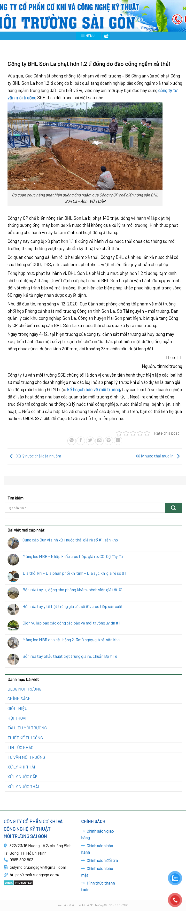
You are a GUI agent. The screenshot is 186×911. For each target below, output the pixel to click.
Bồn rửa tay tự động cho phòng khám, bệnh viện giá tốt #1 (73, 589)
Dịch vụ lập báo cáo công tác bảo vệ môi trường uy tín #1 (71, 622)
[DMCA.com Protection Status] (18, 882)
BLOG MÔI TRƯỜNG (24, 688)
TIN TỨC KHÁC (20, 747)
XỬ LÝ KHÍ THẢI (21, 766)
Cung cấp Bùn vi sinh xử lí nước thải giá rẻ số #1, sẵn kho (70, 539)
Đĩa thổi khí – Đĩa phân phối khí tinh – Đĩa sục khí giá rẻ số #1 (74, 573)
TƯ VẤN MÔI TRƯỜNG (26, 757)
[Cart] (106, 36)
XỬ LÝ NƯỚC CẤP (23, 776)
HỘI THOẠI (17, 718)
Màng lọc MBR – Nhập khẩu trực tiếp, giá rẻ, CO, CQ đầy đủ (73, 556)
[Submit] (173, 508)
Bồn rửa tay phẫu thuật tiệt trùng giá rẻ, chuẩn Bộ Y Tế (70, 656)
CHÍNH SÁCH (19, 698)
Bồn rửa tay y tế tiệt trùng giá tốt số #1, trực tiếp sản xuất (73, 606)
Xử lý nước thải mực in (155, 455)
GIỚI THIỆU (17, 708)
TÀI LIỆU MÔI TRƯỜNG (27, 727)
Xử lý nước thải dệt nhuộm (38, 455)
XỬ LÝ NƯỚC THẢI (23, 786)
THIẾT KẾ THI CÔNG (25, 737)
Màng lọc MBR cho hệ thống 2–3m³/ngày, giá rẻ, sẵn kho (71, 639)
